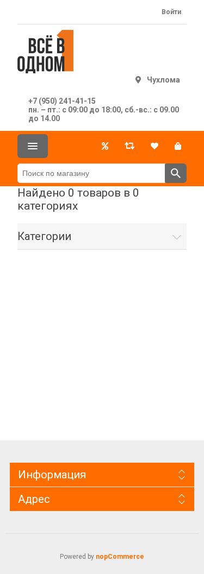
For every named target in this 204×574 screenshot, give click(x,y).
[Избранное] (154, 146)
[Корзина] (178, 146)
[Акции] (105, 146)
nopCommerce (120, 556)
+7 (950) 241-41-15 (62, 101)
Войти (171, 12)
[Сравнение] (129, 146)
